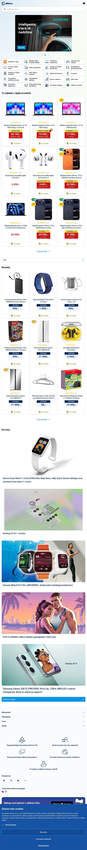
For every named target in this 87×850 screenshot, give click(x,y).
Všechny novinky (9, 699)
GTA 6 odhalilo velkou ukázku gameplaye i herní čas (29, 637)
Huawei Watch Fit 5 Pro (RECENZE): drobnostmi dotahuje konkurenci (38, 585)
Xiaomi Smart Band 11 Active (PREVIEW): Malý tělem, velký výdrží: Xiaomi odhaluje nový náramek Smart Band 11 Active (42, 480)
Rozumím (43, 832)
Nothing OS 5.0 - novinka (14, 533)
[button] (43, 712)
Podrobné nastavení (43, 839)
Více (4, 260)
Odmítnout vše (43, 846)
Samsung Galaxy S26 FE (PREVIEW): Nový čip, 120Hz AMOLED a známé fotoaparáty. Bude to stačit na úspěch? (39, 690)
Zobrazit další (42, 251)
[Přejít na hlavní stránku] (7, 3)
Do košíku (17, 143)
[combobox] (43, 9)
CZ (6, 791)
